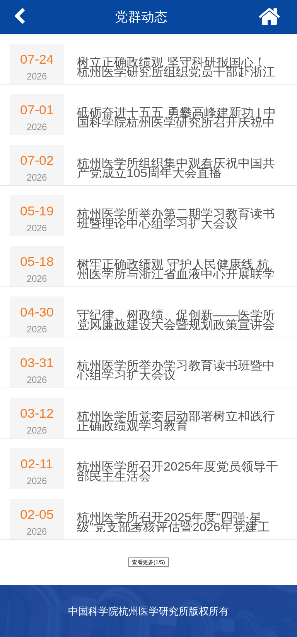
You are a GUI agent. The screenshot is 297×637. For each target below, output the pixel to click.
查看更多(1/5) (148, 562)
